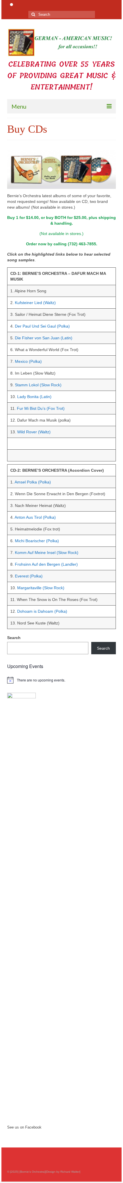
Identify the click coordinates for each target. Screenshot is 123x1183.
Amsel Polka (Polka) (33, 482)
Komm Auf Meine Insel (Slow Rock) (46, 552)
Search (14, 637)
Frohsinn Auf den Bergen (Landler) (46, 564)
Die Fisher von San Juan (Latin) (43, 338)
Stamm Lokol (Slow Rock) (38, 385)
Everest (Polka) (29, 576)
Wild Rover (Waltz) (34, 432)
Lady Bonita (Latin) (34, 396)
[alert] (61, 680)
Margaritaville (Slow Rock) (40, 587)
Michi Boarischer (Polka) (37, 540)
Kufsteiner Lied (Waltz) (35, 302)
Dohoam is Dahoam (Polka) (42, 611)
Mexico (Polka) (28, 361)
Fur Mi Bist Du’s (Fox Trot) (41, 408)
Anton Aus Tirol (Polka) (35, 517)
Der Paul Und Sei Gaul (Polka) (42, 326)
